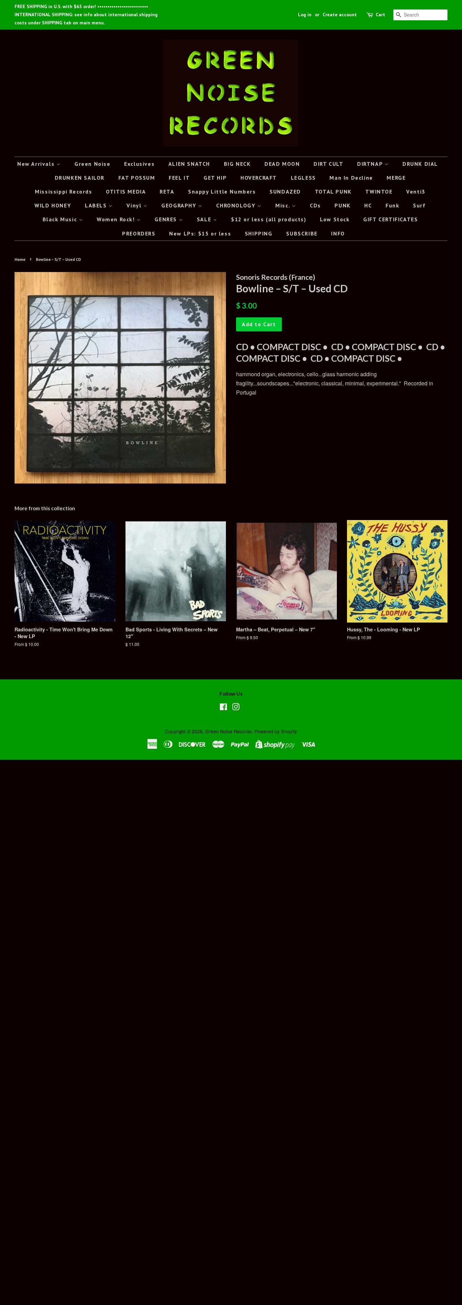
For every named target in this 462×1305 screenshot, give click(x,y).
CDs (315, 205)
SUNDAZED (285, 191)
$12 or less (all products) (268, 219)
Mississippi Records (63, 191)
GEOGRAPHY (179, 205)
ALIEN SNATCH (189, 163)
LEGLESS (303, 177)
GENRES (167, 219)
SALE (205, 219)
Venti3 (415, 191)
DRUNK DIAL (420, 163)
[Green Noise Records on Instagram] (235, 707)
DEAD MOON (282, 163)
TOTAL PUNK (333, 191)
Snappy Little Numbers (222, 191)
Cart (380, 15)
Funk (392, 205)
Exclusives (139, 163)
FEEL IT (179, 177)
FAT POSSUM (136, 177)
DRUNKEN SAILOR (80, 177)
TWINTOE (378, 191)
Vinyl (134, 205)
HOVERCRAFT (258, 177)
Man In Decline (351, 177)
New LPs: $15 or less (200, 233)
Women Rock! (117, 219)
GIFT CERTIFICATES (390, 219)
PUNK (342, 205)
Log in (304, 15)
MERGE (396, 177)
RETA (167, 191)
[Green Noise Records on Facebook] (223, 707)
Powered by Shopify (275, 731)
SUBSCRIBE (301, 233)
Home (20, 259)
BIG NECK (237, 163)
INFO (338, 233)
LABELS (97, 205)
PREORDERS (138, 233)
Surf (419, 205)
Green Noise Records (228, 731)
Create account (340, 15)
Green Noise (92, 163)
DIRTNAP (371, 163)
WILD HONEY (52, 205)
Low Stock (334, 219)
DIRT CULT (328, 163)
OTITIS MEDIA (126, 191)
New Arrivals (36, 163)
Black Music (61, 219)
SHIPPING (259, 233)
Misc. (283, 205)
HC (368, 205)
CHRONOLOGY (236, 205)
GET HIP (215, 177)
